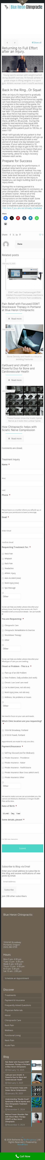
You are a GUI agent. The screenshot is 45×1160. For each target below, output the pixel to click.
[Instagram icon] (23, 1148)
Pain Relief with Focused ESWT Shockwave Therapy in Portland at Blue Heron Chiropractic (21, 307)
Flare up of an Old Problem (15, 673)
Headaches (9, 568)
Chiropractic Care (11, 625)
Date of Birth (9, 806)
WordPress (22, 1144)
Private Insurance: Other (14, 777)
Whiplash (8, 558)
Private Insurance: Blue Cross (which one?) (22, 772)
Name (6, 464)
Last (4, 490)
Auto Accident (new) (13, 578)
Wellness (9, 1030)
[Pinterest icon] (20, 1148)
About (7, 1015)
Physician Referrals (14, 1010)
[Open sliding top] (22, 3)
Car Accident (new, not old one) (17, 687)
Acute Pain (10, 1045)
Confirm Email (8, 542)
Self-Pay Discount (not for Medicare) (19, 753)
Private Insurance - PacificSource (18, 767)
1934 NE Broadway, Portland (16, 730)
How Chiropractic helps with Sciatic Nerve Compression (19, 428)
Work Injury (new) (12, 583)
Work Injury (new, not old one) (17, 692)
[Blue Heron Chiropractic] (23, 7)
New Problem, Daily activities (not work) (21, 677)
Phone (6, 495)
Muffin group (30, 1139)
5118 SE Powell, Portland (15, 735)
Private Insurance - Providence (17, 758)
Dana (20, 244)
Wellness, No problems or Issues (18, 697)
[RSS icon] (25, 1148)
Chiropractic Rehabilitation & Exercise (20, 630)
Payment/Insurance (12, 746)
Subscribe (9, 889)
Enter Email (6, 531)
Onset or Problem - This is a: (16, 666)
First (4, 478)
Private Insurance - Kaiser (15, 762)
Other (7, 640)
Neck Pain (9, 553)
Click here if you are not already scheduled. (22, 208)
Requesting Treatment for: (16, 547)
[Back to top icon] (23, 1137)
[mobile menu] (41, 7)
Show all (37, 42)
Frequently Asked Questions (18, 1005)
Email (5, 517)
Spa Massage (10, 588)
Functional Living (13, 1035)
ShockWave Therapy (13, 635)
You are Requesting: (13, 619)
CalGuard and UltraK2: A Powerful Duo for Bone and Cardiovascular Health (18, 368)
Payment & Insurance (15, 1000)
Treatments (10, 995)
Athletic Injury (10, 573)
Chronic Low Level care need (16, 682)
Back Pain (9, 563)
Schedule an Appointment (17, 978)
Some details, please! (13, 819)
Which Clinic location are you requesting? (22, 722)
